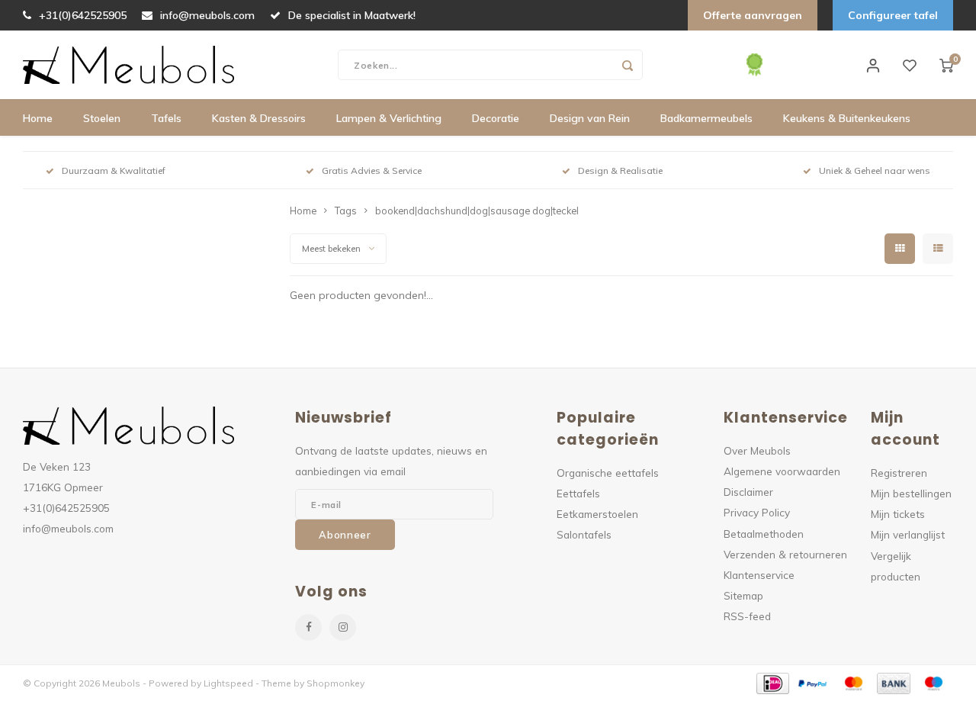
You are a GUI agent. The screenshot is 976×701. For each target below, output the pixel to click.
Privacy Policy (757, 512)
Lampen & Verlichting (388, 118)
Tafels (166, 118)
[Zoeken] (627, 65)
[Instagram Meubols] (342, 627)
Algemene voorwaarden (782, 471)
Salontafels (584, 534)
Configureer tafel (893, 15)
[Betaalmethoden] (772, 682)
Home (38, 118)
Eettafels (578, 493)
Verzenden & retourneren (785, 554)
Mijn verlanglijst (908, 534)
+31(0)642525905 (83, 15)
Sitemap (743, 595)
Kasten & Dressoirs (259, 118)
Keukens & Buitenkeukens (846, 118)
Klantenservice (759, 574)
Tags (346, 210)
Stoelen (101, 118)
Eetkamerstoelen (597, 513)
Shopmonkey (335, 683)
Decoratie (495, 118)
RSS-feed (747, 615)
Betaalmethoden (764, 533)
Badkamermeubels (706, 118)
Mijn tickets (898, 513)
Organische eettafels (608, 472)
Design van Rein (590, 118)
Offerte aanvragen (752, 15)
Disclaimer (748, 491)
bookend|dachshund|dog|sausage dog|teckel (477, 210)
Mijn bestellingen (911, 493)
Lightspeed (228, 683)
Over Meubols (757, 450)
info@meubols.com (207, 15)
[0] (946, 64)
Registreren (899, 472)
